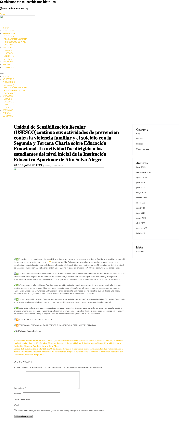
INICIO (6, 28)
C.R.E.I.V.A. (9, 36)
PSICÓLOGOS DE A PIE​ (15, 42)
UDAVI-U (8, 50)
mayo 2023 (141, 218)
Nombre (18, 394)
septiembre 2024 (143, 172)
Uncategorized (142, 149)
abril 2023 (140, 223)
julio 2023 (140, 208)
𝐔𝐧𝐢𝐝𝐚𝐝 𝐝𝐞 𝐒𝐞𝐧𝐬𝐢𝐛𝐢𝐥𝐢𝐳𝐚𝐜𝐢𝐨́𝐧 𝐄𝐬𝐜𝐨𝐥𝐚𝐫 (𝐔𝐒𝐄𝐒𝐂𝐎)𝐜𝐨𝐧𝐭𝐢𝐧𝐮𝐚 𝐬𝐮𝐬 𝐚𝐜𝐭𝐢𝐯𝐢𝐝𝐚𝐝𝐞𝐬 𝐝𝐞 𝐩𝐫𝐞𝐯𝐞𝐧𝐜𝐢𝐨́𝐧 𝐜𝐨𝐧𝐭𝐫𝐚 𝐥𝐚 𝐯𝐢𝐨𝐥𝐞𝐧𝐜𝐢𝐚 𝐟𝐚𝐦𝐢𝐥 (68, 343)
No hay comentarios (54, 165)
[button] (96, 73)
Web (16, 405)
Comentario (20, 388)
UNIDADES (8, 47)
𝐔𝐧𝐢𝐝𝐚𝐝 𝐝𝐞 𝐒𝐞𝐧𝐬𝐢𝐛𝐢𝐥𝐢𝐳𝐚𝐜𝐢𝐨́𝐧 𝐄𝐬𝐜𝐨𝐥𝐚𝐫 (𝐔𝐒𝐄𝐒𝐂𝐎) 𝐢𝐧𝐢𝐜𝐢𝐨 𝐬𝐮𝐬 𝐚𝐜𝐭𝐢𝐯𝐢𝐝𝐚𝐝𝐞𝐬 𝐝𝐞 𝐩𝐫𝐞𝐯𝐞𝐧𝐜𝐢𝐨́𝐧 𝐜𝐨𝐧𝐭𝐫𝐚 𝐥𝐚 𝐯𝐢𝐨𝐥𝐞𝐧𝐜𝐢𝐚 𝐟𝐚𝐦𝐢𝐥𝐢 (68, 352)
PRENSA (6, 64)
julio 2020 (140, 233)
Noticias (139, 144)
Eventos (139, 139)
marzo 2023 (141, 228)
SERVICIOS (8, 62)
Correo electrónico (23, 399)
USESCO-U (9, 53)
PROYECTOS (9, 33)
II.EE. (49, 262)
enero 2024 (141, 203)
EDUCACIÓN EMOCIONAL (16, 39)
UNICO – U (9, 56)
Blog (138, 133)
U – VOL (8, 59)
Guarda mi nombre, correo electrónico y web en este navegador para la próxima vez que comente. (60, 410)
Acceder (140, 251)
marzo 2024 (141, 198)
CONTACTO (8, 67)
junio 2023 (141, 213)
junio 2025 (141, 167)
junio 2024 (141, 187)
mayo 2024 (141, 192)
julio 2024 (140, 182)
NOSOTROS (8, 30)
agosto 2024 (141, 177)
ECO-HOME (9, 45)
